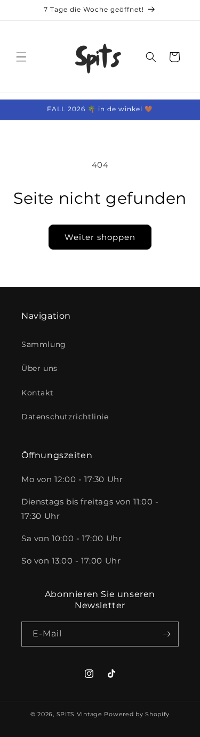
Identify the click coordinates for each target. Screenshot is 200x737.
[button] (21, 57)
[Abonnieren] (166, 634)
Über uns (39, 368)
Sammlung (43, 344)
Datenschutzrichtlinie (65, 416)
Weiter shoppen (100, 237)
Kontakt (37, 393)
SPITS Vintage (81, 714)
